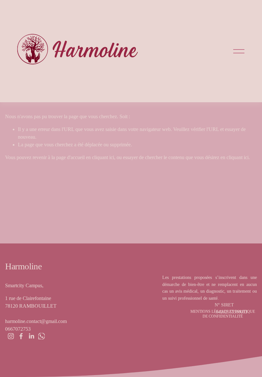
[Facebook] (21, 336)
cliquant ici (103, 157)
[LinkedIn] (31, 336)
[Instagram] (11, 336)
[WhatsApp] (41, 336)
